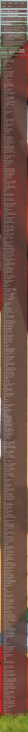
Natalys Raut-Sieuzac (12, 15)
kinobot (4, 3)
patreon (22, 3)
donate (4, 6)
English (22, 50)
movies (10, 3)
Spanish (4, 52)
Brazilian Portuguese (17, 52)
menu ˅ (10, 6)
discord (16, 3)
